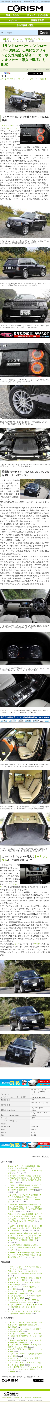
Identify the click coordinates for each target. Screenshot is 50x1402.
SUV (1, 79)
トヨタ (38, 856)
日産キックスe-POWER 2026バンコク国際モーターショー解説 (25, 1279)
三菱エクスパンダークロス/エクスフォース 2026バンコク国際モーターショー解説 (25, 1272)
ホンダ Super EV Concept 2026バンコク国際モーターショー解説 (25, 1346)
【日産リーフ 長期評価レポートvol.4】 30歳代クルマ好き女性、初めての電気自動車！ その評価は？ (25, 1228)
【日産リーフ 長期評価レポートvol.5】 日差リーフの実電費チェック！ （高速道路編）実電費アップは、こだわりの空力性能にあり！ (25, 1208)
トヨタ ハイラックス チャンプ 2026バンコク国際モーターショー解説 (25, 1312)
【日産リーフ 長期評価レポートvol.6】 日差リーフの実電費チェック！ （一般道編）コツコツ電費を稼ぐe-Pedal (25, 1187)
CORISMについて (7, 1397)
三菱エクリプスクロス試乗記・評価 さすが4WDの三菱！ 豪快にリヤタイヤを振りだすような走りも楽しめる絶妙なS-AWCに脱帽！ (24, 1179)
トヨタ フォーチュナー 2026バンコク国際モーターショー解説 (24, 1292)
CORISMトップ (8, 39)
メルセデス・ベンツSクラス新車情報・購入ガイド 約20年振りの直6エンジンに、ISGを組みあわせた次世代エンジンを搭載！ (24, 1198)
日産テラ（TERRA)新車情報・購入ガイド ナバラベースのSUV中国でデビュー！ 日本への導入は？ (24, 1255)
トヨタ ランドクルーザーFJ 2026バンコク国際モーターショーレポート (24, 1301)
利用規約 (16, 1397)
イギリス (5, 125)
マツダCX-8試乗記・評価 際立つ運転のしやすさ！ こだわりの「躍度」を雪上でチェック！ (24, 1247)
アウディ (38, 944)
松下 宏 (45, 1156)
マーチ (17, 944)
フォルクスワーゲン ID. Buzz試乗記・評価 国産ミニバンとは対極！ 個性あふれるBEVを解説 (26, 1324)
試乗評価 (43, 79)
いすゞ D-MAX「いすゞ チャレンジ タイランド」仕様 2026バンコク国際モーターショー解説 (25, 1369)
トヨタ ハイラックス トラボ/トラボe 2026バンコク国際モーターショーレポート (25, 1306)
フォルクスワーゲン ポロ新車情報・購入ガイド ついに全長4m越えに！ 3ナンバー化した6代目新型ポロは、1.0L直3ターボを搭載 (25, 1169)
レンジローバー (32, 79)
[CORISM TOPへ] (25, 9)
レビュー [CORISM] (24, 39)
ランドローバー (40, 39)
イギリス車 (9, 79)
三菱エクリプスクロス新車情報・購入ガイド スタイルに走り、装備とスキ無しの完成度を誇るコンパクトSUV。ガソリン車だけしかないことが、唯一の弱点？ (25, 1217)
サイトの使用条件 (26, 1397)
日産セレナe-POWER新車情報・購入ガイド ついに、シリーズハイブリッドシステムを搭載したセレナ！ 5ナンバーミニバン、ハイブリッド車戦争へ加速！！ (24, 1236)
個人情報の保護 (37, 1397)
